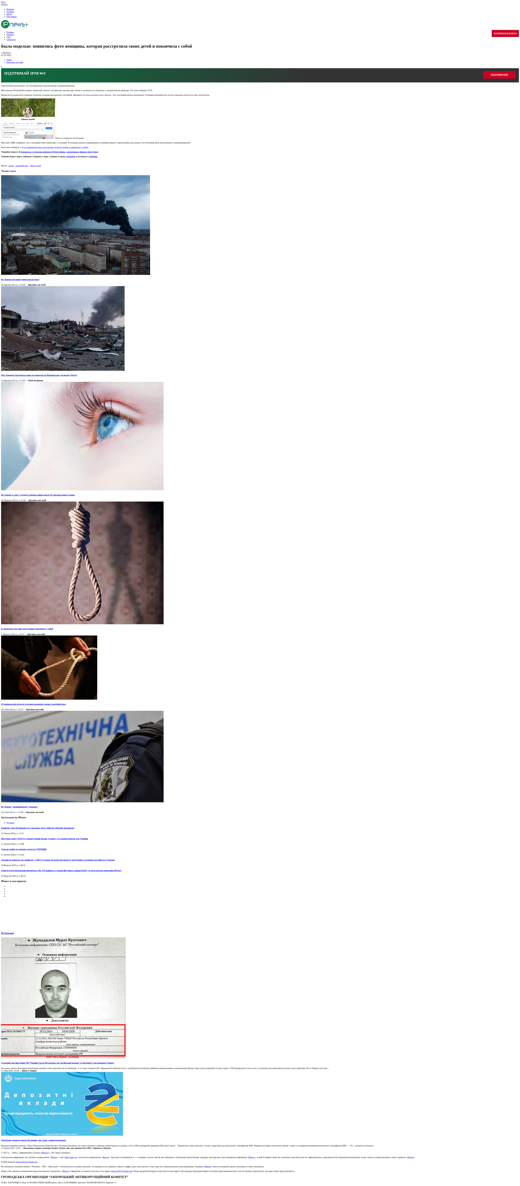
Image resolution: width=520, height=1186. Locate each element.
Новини (10, 9)
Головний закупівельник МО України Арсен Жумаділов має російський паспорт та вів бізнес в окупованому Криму (57, 1063)
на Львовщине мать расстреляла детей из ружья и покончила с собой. (56, 147)
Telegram (93, 156)
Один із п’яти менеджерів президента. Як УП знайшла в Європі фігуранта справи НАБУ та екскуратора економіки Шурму (61, 870)
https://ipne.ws (71, 1157)
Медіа (9, 14)
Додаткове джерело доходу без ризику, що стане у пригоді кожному (33, 1140)
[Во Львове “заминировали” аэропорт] (82, 801)
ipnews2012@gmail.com (27, 1162)
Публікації (7, 933)
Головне (10, 12)
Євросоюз (11, 39)
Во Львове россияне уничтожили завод (20, 279)
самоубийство (21, 166)
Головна (10, 32)
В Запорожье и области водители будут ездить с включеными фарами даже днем (58, 152)
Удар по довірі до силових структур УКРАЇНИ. (24, 849)
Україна (10, 34)
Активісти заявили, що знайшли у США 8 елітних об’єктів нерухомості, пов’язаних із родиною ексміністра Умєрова (58, 860)
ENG (3, 2)
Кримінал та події (14, 62)
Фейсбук (71, 156)
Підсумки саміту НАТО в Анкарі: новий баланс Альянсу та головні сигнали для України (44, 839)
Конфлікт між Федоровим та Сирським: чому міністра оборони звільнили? (37, 828)
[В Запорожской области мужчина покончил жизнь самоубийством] (49, 699)
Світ (8, 37)
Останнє (10, 823)
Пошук (4, 5)
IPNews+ (45, 1153)
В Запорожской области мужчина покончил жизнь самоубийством (33, 704)
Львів (8, 60)
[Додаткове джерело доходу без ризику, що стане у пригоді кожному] (62, 1135)
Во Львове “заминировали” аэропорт (19, 807)
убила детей (35, 166)
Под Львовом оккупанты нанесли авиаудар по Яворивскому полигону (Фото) (39, 375)
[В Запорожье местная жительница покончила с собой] (82, 623)
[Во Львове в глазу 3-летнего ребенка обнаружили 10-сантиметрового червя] (82, 489)
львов (11, 166)
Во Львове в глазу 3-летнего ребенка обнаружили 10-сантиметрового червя (38, 495)
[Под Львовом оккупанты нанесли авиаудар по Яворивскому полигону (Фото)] (63, 370)
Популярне (11, 16)
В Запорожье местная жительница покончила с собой (27, 629)
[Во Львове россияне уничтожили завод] (75, 274)
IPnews (54, 1157)
